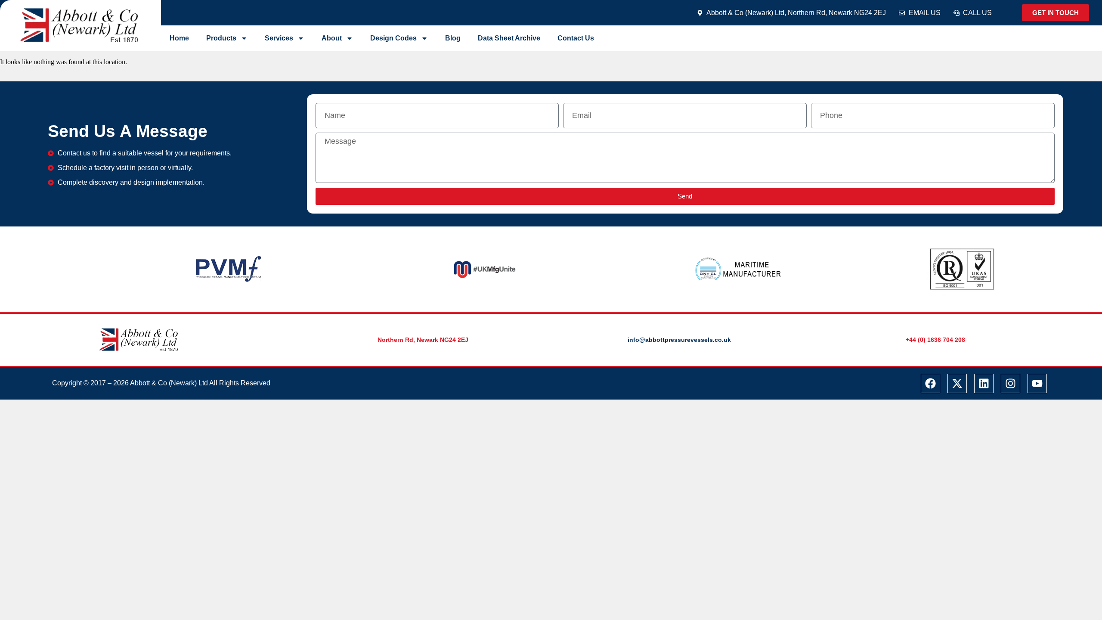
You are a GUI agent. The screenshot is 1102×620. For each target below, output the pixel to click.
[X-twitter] (957, 383)
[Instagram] (1010, 383)
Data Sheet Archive (509, 38)
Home (179, 38)
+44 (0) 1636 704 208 (935, 339)
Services (279, 38)
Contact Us (575, 38)
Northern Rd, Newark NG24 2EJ (423, 339)
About (332, 38)
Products (221, 38)
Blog (453, 38)
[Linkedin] (984, 383)
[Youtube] (1037, 383)
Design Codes (393, 38)
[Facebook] (930, 383)
